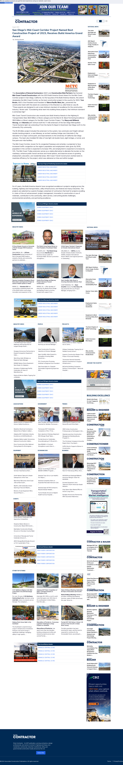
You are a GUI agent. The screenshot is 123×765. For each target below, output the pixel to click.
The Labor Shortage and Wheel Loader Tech (91, 256)
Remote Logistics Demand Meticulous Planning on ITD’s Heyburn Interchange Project (92, 615)
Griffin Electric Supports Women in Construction (73, 447)
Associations (18, 404)
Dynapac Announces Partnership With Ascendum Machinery (72, 495)
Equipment (17, 450)
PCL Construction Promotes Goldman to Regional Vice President (48, 362)
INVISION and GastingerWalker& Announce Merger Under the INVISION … (72, 477)
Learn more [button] (47, 1)
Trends (64, 404)
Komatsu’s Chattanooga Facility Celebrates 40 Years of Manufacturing (23, 370)
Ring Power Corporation (45, 550)
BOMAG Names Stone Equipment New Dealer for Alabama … (23, 364)
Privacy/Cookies (118, 761)
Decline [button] (2, 3)
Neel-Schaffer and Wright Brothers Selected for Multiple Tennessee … (48, 423)
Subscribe (41, 753)
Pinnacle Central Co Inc (46, 647)
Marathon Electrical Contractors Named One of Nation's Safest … (23, 430)
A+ (103, 21)
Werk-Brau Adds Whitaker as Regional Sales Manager (22, 359)
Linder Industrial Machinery (47, 167)
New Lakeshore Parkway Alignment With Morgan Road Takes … (48, 435)
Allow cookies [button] (9, 3)
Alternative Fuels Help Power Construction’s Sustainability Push (93, 55)
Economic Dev (43, 450)
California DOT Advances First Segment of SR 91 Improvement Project (92, 417)
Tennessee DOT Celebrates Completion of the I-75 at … (46, 430)
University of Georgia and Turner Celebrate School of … (23, 537)
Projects (65, 324)
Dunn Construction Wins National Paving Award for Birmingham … (23, 445)
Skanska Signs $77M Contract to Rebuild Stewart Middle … (47, 488)
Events (15, 499)
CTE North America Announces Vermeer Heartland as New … (23, 470)
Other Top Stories (18, 570)
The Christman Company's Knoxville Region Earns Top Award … (73, 442)
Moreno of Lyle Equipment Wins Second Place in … (23, 492)
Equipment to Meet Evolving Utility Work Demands (92, 316)
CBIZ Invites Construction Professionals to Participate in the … (73, 430)
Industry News (17, 227)
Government (42, 404)
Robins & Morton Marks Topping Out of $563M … (24, 376)
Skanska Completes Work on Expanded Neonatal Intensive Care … (48, 482)
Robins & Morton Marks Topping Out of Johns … (72, 343)
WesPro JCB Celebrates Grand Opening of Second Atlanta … (23, 486)
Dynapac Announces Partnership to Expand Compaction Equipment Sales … (24, 353)
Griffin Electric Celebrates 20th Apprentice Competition (23, 518)
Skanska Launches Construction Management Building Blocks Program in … (72, 436)
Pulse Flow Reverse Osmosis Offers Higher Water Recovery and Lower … (92, 582)
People (40, 324)
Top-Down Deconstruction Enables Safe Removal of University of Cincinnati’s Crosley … (91, 435)
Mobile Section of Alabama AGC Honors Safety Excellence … (23, 423)
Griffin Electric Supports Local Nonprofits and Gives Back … (71, 423)
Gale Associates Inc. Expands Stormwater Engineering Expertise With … (48, 368)
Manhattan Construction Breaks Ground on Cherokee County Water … (24, 531)
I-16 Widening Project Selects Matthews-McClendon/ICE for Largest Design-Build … (22, 344)
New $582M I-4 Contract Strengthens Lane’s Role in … (46, 445)
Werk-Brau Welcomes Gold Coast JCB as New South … (23, 481)
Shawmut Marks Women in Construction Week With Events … (24, 525)
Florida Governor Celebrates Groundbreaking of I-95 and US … (48, 440)
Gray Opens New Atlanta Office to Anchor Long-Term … (72, 490)
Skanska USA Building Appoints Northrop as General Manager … (47, 343)
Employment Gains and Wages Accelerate (93, 74)
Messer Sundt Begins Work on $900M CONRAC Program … (47, 470)
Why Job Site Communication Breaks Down (92, 117)
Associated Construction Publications (16, 761)
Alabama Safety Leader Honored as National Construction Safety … (24, 440)
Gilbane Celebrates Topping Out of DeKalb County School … (73, 350)
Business (65, 450)
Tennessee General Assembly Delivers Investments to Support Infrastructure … (72, 361)
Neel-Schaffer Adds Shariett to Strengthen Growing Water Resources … (47, 356)
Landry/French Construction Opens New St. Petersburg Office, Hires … (73, 470)
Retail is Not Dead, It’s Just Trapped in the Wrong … (92, 401)
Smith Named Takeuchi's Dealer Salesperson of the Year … (23, 476)
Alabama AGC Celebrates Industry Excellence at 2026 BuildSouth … (24, 435)
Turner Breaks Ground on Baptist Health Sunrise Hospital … (48, 493)
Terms (109, 761)
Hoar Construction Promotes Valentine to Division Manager (47, 350)
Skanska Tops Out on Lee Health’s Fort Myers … (48, 476)
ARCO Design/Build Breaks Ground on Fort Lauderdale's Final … (24, 542)
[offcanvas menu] (106, 21)
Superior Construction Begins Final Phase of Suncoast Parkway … (73, 355)
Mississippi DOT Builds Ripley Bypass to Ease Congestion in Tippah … (91, 467)
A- (97, 21)
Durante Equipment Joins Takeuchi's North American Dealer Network (73, 484)
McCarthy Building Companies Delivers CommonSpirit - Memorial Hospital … (73, 368)
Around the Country (94, 363)
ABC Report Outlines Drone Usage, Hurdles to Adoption (92, 269)
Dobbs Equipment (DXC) (45, 207)
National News (93, 26)
